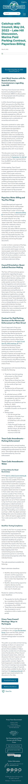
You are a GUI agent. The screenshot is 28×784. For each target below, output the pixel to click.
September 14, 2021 (18, 157)
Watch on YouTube (9, 686)
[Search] (18, 13)
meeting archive (16, 671)
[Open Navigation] (24, 14)
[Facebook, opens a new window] (8, 770)
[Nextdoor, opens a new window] (19, 770)
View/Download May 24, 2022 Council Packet (14, 70)
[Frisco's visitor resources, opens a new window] (14, 765)
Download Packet (9, 680)
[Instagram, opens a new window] (16, 770)
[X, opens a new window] (12, 770)
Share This (8, 691)
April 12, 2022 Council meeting (15, 476)
